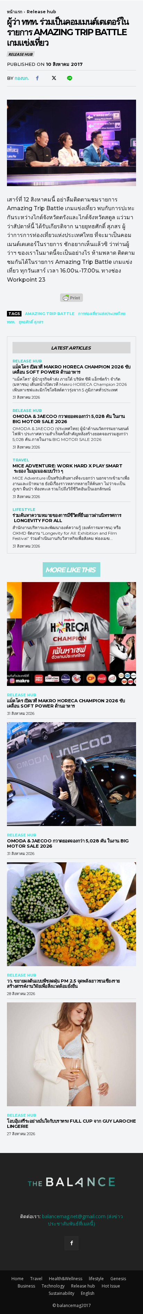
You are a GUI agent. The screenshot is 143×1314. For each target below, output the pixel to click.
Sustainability (61, 1293)
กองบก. (22, 78)
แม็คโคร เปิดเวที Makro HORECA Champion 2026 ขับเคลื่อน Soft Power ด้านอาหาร (71, 369)
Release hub (41, 11)
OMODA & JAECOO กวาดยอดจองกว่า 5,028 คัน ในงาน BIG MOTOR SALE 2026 (68, 418)
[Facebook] (37, 78)
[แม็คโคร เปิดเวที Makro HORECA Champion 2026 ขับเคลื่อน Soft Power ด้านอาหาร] (71, 634)
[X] (53, 78)
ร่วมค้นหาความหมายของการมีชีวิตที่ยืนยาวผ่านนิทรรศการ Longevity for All (66, 517)
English (87, 1293)
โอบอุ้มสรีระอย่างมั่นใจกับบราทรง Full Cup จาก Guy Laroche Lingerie (71, 1123)
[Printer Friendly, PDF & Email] (71, 301)
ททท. (11, 322)
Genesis (118, 1279)
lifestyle (23, 509)
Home (17, 1279)
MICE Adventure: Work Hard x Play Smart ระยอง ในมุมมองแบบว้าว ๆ (67, 468)
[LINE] (69, 78)
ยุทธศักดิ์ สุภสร (31, 322)
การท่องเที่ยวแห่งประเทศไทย (101, 313)
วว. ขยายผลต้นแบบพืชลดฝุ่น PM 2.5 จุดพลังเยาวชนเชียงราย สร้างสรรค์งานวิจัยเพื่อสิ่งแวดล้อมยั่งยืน (63, 983)
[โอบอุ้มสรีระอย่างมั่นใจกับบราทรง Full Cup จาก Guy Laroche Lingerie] (71, 1054)
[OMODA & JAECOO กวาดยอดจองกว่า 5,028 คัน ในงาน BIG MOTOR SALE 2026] (71, 774)
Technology (53, 1286)
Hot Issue (111, 1286)
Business (26, 1286)
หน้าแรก (14, 11)
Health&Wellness (65, 1279)
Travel (20, 460)
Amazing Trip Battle (50, 313)
